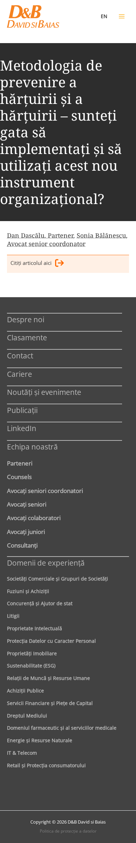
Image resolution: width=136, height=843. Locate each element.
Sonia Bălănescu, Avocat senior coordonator (67, 239)
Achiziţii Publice (25, 690)
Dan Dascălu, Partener (40, 235)
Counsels (19, 476)
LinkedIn (21, 428)
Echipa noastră (32, 446)
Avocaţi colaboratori (34, 517)
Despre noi (25, 319)
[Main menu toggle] (121, 16)
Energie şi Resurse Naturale (39, 740)
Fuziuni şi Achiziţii (28, 591)
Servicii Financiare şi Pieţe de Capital (50, 703)
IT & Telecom (22, 752)
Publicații (22, 410)
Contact (20, 355)
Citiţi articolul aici (31, 262)
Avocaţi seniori (26, 504)
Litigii (13, 616)
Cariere (19, 374)
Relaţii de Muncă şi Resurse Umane (48, 678)
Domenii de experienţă (46, 562)
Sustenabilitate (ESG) (31, 665)
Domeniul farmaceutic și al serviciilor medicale (61, 727)
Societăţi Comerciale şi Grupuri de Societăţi (57, 578)
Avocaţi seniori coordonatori (45, 490)
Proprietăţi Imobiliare (32, 653)
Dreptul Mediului (27, 715)
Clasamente (27, 337)
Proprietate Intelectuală (34, 628)
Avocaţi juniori (26, 531)
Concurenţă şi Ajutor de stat (40, 603)
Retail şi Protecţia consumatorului (46, 765)
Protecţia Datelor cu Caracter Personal (51, 641)
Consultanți (22, 545)
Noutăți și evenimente (44, 392)
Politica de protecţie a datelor (68, 831)
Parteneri (19, 463)
